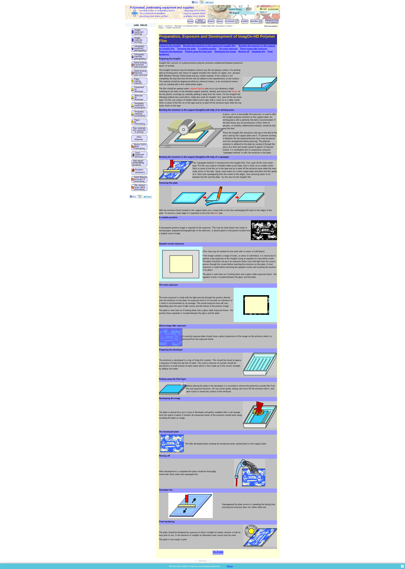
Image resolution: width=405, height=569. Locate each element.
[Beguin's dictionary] (139, 179)
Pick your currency (271, 26)
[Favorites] (256, 22)
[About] (200, 22)
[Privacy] (211, 22)
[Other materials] (139, 138)
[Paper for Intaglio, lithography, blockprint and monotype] (139, 122)
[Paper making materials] (139, 81)
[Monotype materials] (139, 97)
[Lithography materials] (139, 56)
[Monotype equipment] (139, 89)
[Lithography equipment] (139, 48)
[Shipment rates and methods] (272, 22)
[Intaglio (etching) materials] (139, 40)
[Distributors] (139, 171)
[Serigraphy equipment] (139, 106)
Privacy (230, 566)
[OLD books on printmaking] (139, 187)
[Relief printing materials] (139, 73)
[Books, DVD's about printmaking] (139, 147)
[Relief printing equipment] (139, 65)
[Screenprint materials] (139, 114)
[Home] (190, 22)
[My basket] (232, 22)
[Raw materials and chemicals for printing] (139, 130)
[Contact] (244, 22)
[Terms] (220, 22)
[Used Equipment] (139, 155)
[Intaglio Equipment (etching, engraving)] (139, 32)
